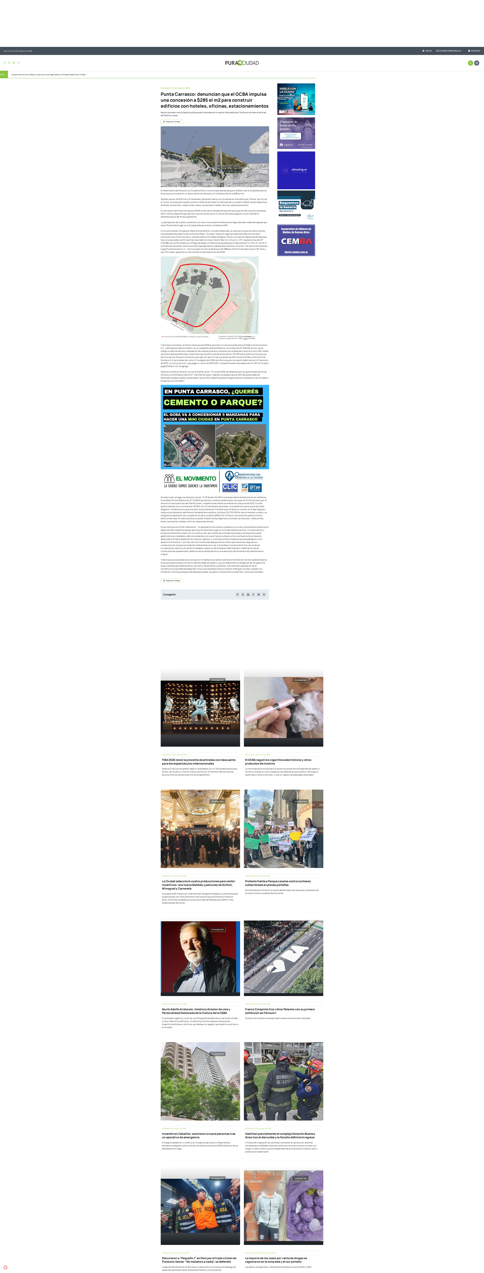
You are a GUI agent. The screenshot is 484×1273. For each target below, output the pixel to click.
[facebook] (5, 63)
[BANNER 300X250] (296, 84)
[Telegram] (258, 594)
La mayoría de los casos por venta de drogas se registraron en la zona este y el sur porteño (276, 1260)
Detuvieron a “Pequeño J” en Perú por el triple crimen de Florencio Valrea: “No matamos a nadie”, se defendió (199, 1260)
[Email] (264, 594)
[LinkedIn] (248, 594)
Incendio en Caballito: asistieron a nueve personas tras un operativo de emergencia (198, 1135)
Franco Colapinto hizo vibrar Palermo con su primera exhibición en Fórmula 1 (280, 1011)
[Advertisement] (239, 23)
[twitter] (9, 63)
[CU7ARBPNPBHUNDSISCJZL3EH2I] (215, 127)
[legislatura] (296, 118)
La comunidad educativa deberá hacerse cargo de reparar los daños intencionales (45, 74)
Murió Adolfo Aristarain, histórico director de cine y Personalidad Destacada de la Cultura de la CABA (196, 1011)
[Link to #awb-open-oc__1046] (470, 63)
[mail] (19, 63)
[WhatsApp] (253, 594)
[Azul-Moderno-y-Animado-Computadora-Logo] (296, 152)
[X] (243, 594)
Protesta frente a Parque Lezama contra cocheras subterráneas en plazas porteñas (278, 883)
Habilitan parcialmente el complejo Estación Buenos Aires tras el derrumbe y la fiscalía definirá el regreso (280, 1135)
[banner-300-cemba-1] (296, 225)
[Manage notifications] (6, 1267)
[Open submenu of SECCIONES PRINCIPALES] (462, 51)
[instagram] (14, 63)
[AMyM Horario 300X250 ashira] (296, 191)
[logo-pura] (242, 61)
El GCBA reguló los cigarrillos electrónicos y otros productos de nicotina (278, 761)
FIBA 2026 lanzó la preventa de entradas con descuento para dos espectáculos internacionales (198, 761)
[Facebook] (237, 594)
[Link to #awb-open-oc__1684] (476, 63)
